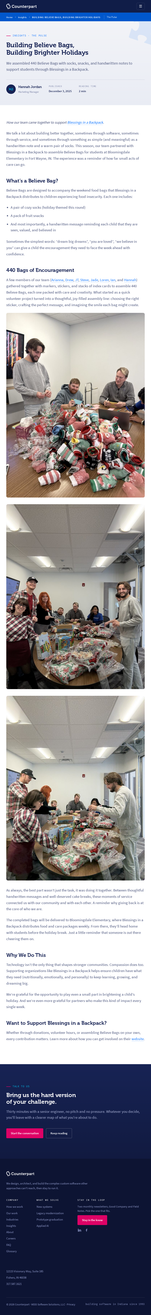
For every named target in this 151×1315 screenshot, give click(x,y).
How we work (14, 1206)
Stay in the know (92, 1220)
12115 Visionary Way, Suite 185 (24, 1271)
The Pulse (39, 35)
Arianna (57, 280)
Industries (12, 1219)
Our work (11, 1213)
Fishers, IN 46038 (16, 1277)
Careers (11, 1238)
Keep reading (59, 1133)
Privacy (71, 1304)
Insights (22, 17)
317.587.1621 (14, 1284)
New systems (44, 1206)
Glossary (11, 1251)
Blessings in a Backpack (85, 122)
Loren (104, 280)
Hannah (130, 280)
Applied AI (43, 1226)
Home (9, 17)
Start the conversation (25, 1133)
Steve (84, 280)
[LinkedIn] (79, 1230)
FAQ (8, 1245)
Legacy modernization (50, 1213)
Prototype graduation (50, 1219)
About (10, 1232)
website (138, 1039)
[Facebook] (86, 1230)
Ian (112, 280)
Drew (69, 280)
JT (76, 280)
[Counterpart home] (21, 6)
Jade (94, 280)
